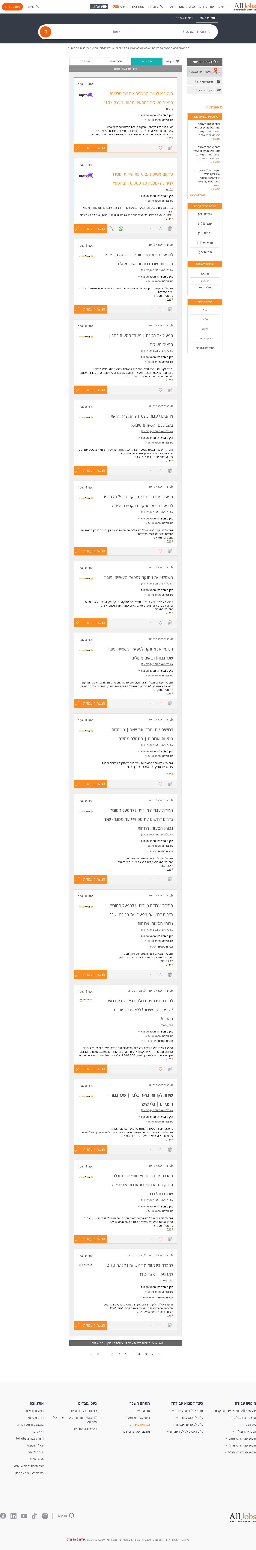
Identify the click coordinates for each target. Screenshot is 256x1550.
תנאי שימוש (36, 1459)
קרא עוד (215, 138)
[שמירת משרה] (160, 148)
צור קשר (205, 273)
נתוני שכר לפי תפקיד (137, 1418)
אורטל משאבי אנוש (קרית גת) (157, 270)
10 (98, 1354)
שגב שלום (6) (205, 252)
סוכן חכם (251, 1424)
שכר (171, 6)
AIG (205, 309)
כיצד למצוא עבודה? (187, 1403)
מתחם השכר (139, 1403)
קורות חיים (206, 6)
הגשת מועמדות (94, 148)
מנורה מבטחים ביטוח (205, 348)
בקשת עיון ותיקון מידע (30, 1424)
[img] (245, 6)
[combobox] (172, 32)
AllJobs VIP (99, 7)
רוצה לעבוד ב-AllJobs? (30, 1438)
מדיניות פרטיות (35, 1418)
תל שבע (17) (205, 243)
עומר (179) (205, 223)
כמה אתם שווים (139, 1424)
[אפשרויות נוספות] (151, 148)
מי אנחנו (38, 1431)
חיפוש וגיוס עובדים (85, 1429)
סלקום (205, 319)
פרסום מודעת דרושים (84, 1411)
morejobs (167, 1025)
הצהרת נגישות (35, 1411)
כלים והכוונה (186, 6)
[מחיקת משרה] (170, 148)
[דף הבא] (91, 1354)
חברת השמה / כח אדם (158, 244)
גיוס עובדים (12, 7)
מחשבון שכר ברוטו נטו (136, 1431)
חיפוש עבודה (245, 1403)
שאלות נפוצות (205, 287)
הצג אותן (94, 1343)
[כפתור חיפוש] (45, 32)
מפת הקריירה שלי (132, 6)
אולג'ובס (37, 1403)
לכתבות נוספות (197, 195)
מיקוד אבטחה (205, 338)
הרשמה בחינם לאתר (243, 1418)
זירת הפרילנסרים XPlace (28, 1466)
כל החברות (156, 6)
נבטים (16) (205, 233)
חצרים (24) (205, 214)
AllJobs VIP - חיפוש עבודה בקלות (235, 1411)
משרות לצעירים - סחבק (29, 1473)
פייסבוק (205, 280)
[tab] (207, 18)
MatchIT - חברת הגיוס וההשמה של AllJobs (75, 1420)
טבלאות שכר (142, 1411)
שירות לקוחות (35, 1452)
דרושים (223, 6)
